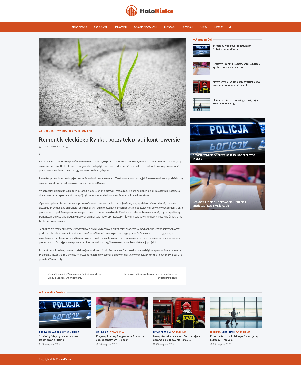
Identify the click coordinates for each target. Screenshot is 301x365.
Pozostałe (187, 27)
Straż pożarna (162, 332)
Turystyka (169, 27)
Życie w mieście (84, 131)
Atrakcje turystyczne (145, 27)
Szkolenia (102, 332)
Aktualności (100, 27)
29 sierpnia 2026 (165, 344)
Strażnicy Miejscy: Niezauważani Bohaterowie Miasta (232, 47)
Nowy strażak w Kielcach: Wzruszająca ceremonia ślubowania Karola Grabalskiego (236, 85)
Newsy (203, 27)
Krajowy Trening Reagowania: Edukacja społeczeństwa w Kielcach (237, 65)
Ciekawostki (120, 27)
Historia (215, 332)
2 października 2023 (53, 146)
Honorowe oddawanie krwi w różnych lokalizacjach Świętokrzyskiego (150, 275)
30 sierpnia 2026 (51, 344)
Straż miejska (70, 332)
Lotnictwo (228, 332)
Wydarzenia (65, 131)
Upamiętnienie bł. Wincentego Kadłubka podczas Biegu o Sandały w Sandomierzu (74, 275)
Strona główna (79, 27)
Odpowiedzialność (50, 332)
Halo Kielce (65, 359)
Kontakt (218, 27)
